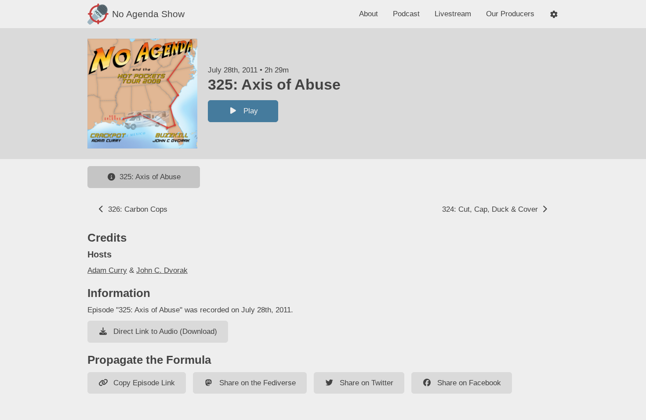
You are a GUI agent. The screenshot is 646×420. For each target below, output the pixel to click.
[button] (554, 14)
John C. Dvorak (162, 270)
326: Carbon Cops (136, 209)
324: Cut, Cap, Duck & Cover (491, 209)
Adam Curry (107, 270)
